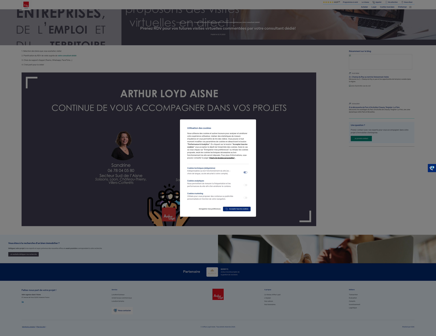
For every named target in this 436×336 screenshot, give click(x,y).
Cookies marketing (210, 196)
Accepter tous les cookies (238, 209)
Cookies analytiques (209, 183)
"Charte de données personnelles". (222, 158)
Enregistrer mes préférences (210, 209)
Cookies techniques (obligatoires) (208, 171)
